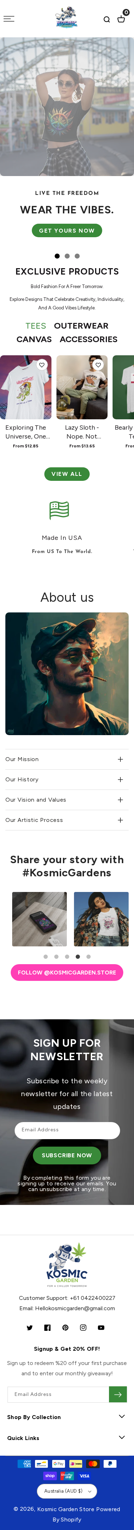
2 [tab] (56, 956)
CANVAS (34, 339)
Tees (35, 325)
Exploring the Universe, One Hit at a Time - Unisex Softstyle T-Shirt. (25, 432)
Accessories (89, 339)
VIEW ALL (67, 474)
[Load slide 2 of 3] (67, 256)
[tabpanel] (36, 919)
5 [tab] (88, 956)
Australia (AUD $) (63, 1491)
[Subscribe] (118, 1394)
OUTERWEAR (81, 325)
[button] (107, 19)
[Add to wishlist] (42, 365)
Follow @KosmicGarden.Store (67, 972)
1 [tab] (45, 956)
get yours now (66, 230)
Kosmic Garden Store (65, 1509)
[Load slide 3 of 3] (77, 256)
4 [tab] (77, 956)
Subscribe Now (67, 1155)
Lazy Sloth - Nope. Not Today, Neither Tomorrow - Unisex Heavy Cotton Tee (82, 432)
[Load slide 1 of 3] (57, 256)
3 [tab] (67, 956)
